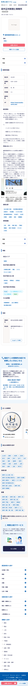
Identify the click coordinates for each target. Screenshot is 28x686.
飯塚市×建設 (5, 496)
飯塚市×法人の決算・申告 (7, 474)
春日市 (20, 461)
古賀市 (21, 463)
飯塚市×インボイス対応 (17, 480)
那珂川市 (19, 466)
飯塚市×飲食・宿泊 (14, 499)
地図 (3, 63)
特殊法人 (6, 669)
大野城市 (4, 463)
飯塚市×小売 (20, 496)
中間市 (8, 461)
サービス (6, 659)
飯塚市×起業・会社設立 (7, 485)
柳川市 (19, 458)
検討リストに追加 (14, 49)
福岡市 (9, 455)
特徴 (3, 59)
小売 (5, 630)
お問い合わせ (14, 45)
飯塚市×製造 (12, 496)
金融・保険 (7, 648)
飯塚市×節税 (17, 485)
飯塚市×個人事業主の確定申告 (8, 477)
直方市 (3, 458)
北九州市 (4, 455)
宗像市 (9, 463)
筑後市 (3, 461)
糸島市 (14, 466)
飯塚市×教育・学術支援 (7, 507)
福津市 (3, 466)
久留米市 (21, 455)
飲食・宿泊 (7, 637)
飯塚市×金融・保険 (6, 504)
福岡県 (10, 5)
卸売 (5, 633)
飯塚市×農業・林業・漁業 (7, 510)
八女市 (24, 458)
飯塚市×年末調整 (20, 477)
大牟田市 (15, 455)
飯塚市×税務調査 (5, 488)
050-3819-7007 (14, 381)
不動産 (5, 641)
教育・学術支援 (8, 655)
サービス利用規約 (10, 677)
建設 (5, 623)
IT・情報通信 (7, 644)
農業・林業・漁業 (8, 662)
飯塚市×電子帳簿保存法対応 (8, 483)
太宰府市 (15, 463)
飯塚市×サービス (18, 507)
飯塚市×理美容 (16, 504)
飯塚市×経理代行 (5, 480)
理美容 (5, 651)
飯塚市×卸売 (5, 499)
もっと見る (14, 549)
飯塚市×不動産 (5, 502)
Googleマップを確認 (16, 340)
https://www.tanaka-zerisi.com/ (17, 103)
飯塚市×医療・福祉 (19, 510)
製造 (5, 626)
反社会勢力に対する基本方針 (10, 679)
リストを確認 (22, 683)
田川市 (14, 458)
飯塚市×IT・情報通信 (15, 502)
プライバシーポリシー (15, 675)
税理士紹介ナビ (4, 5)
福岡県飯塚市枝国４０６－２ (12, 35)
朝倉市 (8, 466)
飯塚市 (15, 5)
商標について (19, 677)
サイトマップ (5, 675)
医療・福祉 (7, 666)
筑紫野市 (14, 461)
